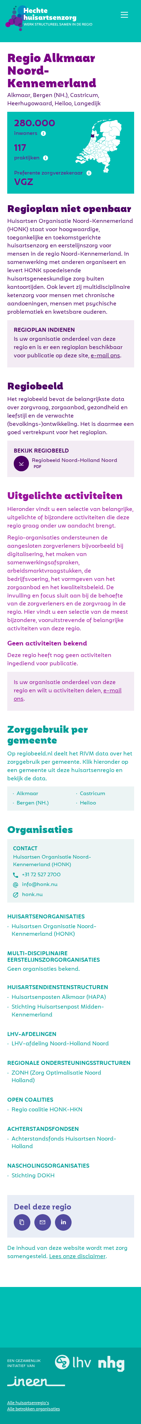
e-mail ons (105, 356)
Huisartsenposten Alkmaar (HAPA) (59, 997)
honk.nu (32, 894)
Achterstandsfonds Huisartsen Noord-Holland (64, 1143)
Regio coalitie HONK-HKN (47, 1110)
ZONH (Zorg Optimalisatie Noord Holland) (56, 1077)
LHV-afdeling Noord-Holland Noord (60, 1044)
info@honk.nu (39, 884)
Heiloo (88, 803)
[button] (124, 15)
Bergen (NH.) (33, 803)
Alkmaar (27, 793)
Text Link (22, 1222)
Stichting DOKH (33, 1176)
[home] (48, 18)
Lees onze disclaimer (77, 1257)
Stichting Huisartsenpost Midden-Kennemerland (58, 1011)
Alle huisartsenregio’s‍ (28, 1403)
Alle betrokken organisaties (33, 1409)
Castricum (92, 793)
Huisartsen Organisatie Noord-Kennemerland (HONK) (54, 930)
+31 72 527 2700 (41, 874)
